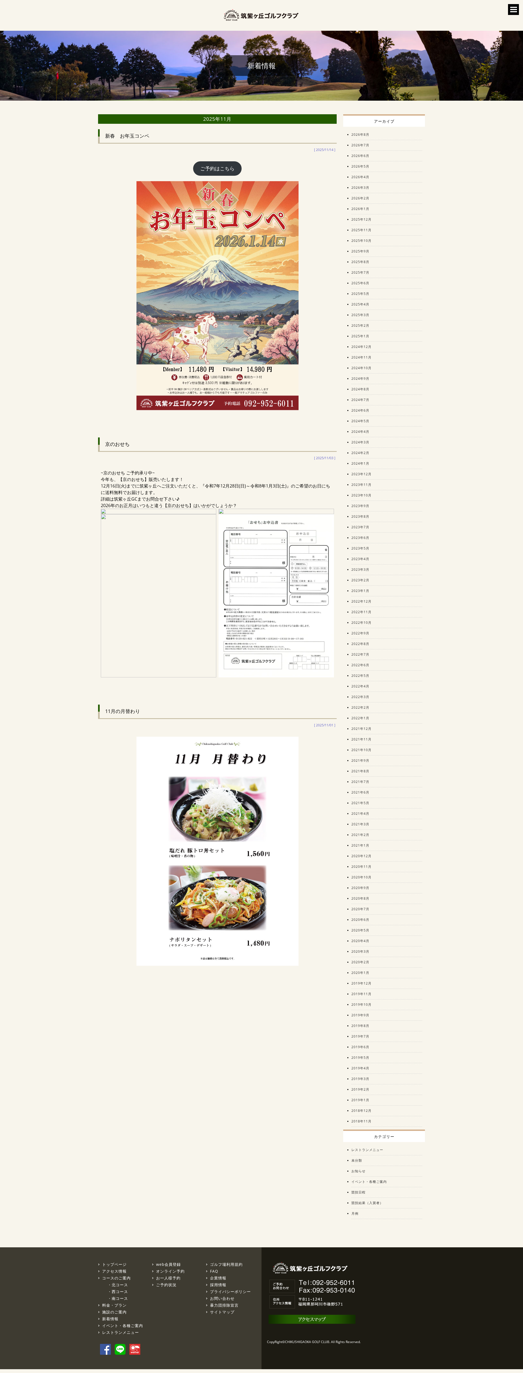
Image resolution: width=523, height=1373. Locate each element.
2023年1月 (360, 590)
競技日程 (358, 1192)
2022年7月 (360, 654)
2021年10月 (361, 750)
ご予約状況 (166, 1284)
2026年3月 (360, 187)
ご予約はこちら (217, 168)
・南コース (118, 1298)
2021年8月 (360, 771)
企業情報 (218, 1278)
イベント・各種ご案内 (369, 1181)
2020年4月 (360, 941)
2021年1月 (360, 845)
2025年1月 (360, 336)
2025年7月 (360, 272)
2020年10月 (361, 877)
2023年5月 (360, 548)
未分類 (356, 1160)
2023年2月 (360, 580)
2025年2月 (360, 325)
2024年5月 (360, 421)
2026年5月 (360, 166)
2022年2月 (360, 707)
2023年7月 (360, 527)
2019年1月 (360, 1100)
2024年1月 (360, 463)
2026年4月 (360, 177)
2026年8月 (360, 134)
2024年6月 (360, 410)
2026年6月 (360, 155)
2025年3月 (360, 315)
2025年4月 (360, 304)
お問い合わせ (222, 1298)
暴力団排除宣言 (224, 1305)
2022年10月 (361, 622)
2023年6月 (360, 537)
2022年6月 (360, 665)
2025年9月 (360, 251)
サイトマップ (222, 1312)
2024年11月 (361, 357)
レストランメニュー (367, 1149)
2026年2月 (360, 198)
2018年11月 (361, 1121)
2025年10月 (361, 240)
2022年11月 (361, 612)
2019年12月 (361, 983)
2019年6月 (360, 1047)
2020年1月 (360, 972)
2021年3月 (360, 824)
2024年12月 (361, 346)
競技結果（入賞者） (367, 1203)
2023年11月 (361, 484)
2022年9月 (360, 633)
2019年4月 (360, 1068)
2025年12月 (361, 219)
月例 (354, 1213)
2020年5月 (360, 930)
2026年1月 (360, 208)
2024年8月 (360, 389)
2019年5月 (360, 1057)
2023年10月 (361, 495)
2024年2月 (360, 453)
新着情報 (110, 1318)
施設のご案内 (114, 1312)
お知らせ (358, 1171)
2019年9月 (360, 1015)
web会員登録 (168, 1264)
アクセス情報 (114, 1271)
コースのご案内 (116, 1278)
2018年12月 (361, 1110)
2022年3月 (360, 697)
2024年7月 (360, 399)
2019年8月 (360, 1025)
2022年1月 (360, 718)
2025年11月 (361, 230)
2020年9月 (360, 887)
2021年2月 (360, 834)
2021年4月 (360, 813)
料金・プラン (114, 1305)
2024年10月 (361, 368)
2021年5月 (360, 803)
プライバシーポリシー (230, 1291)
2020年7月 (360, 909)
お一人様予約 (168, 1278)
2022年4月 (360, 686)
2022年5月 (360, 675)
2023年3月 (360, 569)
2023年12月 (361, 474)
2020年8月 (360, 898)
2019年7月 (360, 1036)
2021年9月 (360, 760)
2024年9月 (360, 378)
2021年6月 (360, 792)
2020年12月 (361, 856)
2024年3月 (360, 442)
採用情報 (218, 1284)
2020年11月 (361, 866)
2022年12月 (361, 601)
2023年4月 (360, 559)
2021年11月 (361, 739)
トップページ (114, 1264)
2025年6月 (360, 283)
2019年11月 (361, 994)
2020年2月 (360, 962)
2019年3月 (360, 1078)
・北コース (118, 1284)
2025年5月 (360, 293)
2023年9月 (360, 506)
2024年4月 (360, 431)
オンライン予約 (170, 1271)
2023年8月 (360, 516)
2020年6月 (360, 919)
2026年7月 (360, 145)
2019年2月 (360, 1089)
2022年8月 (360, 643)
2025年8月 (360, 262)
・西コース (118, 1291)
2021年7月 (360, 781)
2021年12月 (361, 728)
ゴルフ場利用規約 (226, 1264)
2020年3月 (360, 951)
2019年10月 (361, 1004)
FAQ (214, 1271)
